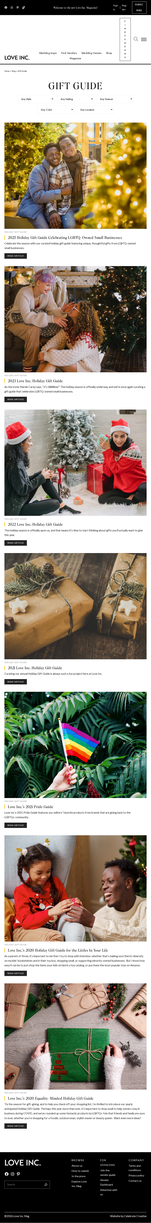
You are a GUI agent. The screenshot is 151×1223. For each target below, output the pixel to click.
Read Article (17, 256)
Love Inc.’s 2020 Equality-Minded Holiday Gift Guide (51, 1098)
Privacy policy (136, 1175)
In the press (79, 1176)
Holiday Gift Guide (15, 231)
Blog (14, 71)
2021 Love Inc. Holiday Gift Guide (35, 668)
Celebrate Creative (135, 1216)
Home (7, 71)
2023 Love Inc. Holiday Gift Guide (35, 381)
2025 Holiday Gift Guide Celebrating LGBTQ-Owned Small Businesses (65, 237)
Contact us (135, 1180)
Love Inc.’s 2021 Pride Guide (30, 807)
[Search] (46, 1185)
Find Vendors (125, 39)
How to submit (80, 1170)
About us (77, 1165)
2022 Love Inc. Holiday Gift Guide (35, 524)
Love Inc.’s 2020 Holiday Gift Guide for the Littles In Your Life (58, 950)
